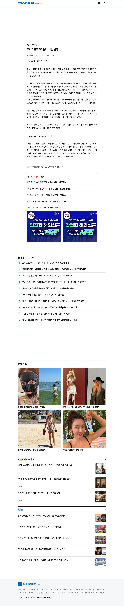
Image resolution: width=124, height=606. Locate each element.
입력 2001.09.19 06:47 (44, 55)
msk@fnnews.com (36, 136)
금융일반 (34, 45)
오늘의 (26, 459)
